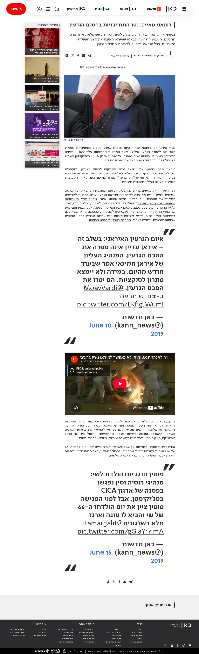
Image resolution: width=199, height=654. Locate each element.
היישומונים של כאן (17, 629)
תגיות (44, 629)
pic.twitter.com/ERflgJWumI (120, 304)
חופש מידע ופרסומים (86, 633)
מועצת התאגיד (136, 636)
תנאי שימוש (116, 639)
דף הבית (139, 629)
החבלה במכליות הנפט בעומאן (110, 220)
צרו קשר (118, 629)
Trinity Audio (102, 67)
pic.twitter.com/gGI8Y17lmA (120, 531)
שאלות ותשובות (18, 636)
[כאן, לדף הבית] (171, 8)
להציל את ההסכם (101, 211)
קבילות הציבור (88, 636)
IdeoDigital (110, 651)
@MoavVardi (104, 288)
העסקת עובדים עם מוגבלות (113, 643)
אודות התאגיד (136, 633)
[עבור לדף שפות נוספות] (48, 9)
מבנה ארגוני (116, 636)
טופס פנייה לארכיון (65, 642)
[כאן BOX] (128, 9)
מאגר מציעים (68, 633)
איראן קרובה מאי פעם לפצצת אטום (147, 207)
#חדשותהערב (137, 296)
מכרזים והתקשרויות (65, 629)
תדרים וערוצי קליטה (17, 633)
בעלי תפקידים (67, 639)
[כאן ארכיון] (76, 9)
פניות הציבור (68, 636)
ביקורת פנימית (88, 639)
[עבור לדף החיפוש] (57, 9)
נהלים (139, 639)
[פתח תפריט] (184, 9)
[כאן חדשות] (154, 9)
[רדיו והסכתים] (102, 9)
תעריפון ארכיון (88, 642)
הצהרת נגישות (136, 642)
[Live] (16, 9)
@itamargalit (103, 523)
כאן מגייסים (89, 629)
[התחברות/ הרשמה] (39, 9)
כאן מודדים (42, 633)
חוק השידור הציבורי (113, 633)
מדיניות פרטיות (40, 636)
